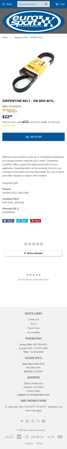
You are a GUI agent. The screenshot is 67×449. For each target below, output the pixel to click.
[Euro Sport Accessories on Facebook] (27, 421)
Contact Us (33, 319)
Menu (9, 4)
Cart (62, 4)
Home (5, 37)
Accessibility (33, 332)
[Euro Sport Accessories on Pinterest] (32, 421)
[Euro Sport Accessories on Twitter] (22, 421)
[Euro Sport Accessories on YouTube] (43, 421)
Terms (33, 323)
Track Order (33, 328)
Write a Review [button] (35, 253)
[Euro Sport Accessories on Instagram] (38, 421)
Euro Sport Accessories (34, 430)
